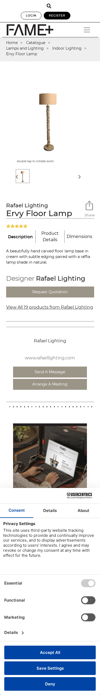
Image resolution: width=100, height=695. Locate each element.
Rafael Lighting (27, 205)
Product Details (50, 236)
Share (89, 215)
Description (20, 236)
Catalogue (35, 42)
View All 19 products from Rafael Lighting (49, 307)
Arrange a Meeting (49, 384)
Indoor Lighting (67, 48)
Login (31, 15)
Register (57, 15)
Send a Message (50, 372)
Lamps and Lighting (25, 48)
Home (12, 42)
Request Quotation (50, 291)
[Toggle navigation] (87, 30)
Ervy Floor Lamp (21, 53)
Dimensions (79, 236)
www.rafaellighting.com (50, 357)
